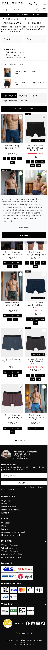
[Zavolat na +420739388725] (30, 3)
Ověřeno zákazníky (15, 57)
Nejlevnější (23, 95)
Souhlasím (24, 235)
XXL (13, 158)
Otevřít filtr (24, 109)
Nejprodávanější (10, 101)
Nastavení (24, 227)
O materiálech (13, 55)
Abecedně (23, 101)
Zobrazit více (14, 31)
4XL (12, 162)
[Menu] (44, 10)
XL (37, 162)
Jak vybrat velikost (15, 52)
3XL (19, 158)
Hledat (38, 9)
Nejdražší (35, 95)
